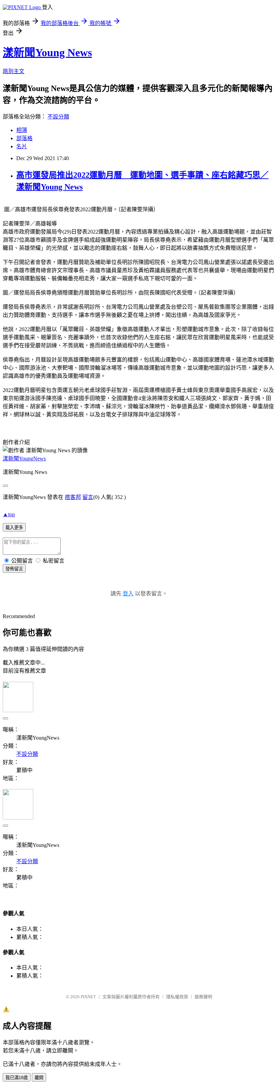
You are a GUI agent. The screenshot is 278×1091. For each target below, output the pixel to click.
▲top (9, 514)
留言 (87, 497)
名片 (21, 146)
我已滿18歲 (16, 1077)
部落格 (24, 138)
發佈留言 (14, 568)
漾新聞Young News (47, 52)
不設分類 (58, 116)
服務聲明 (203, 996)
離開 (39, 1077)
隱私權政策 (177, 996)
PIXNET (88, 996)
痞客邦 (73, 497)
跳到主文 (13, 71)
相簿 (21, 130)
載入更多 (14, 527)
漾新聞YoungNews (24, 458)
